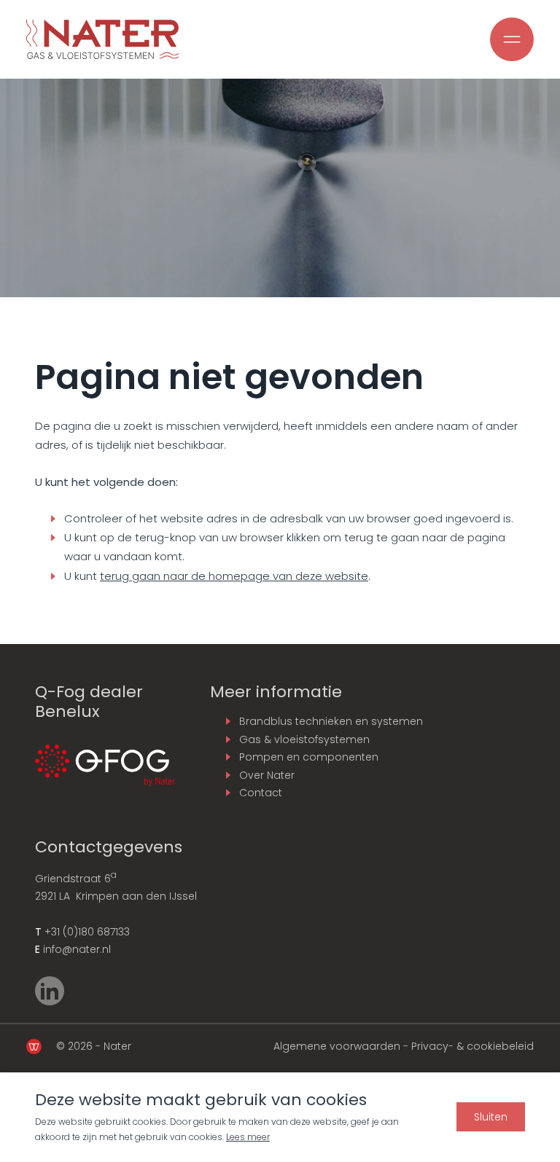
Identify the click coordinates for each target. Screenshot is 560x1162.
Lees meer (248, 1137)
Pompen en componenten (308, 757)
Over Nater (267, 775)
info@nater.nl (77, 949)
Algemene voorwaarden (336, 1046)
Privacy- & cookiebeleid (472, 1046)
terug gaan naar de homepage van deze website (234, 576)
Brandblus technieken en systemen (331, 721)
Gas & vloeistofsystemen (304, 739)
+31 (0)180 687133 (87, 932)
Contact (260, 792)
